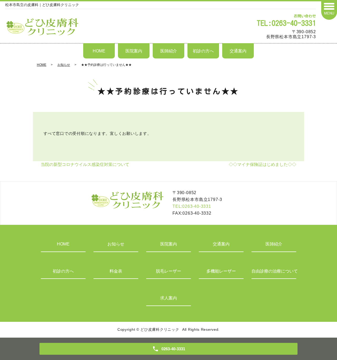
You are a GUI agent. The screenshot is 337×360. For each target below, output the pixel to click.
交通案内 (238, 51)
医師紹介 (168, 51)
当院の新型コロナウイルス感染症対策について (85, 164)
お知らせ (63, 65)
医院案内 (133, 51)
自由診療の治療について (273, 271)
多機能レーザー (221, 271)
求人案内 (168, 298)
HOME (99, 51)
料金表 (116, 271)
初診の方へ (203, 51)
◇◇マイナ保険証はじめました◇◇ (262, 164)
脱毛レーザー (168, 271)
